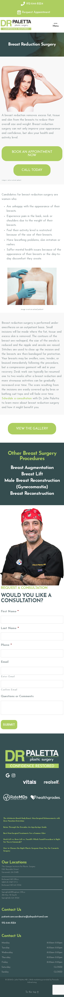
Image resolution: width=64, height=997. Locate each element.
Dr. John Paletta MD (20, 980)
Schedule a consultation (17, 398)
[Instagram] (13, 775)
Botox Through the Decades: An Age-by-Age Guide (24, 827)
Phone (6, 645)
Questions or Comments (17, 696)
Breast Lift (32, 474)
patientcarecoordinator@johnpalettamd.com (25, 917)
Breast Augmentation (32, 468)
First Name (10, 611)
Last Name (10, 628)
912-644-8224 (9, 923)
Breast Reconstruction (32, 493)
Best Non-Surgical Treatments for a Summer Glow (24, 833)
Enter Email (8, 676)
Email (5, 662)
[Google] (8, 775)
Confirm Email (9, 690)
